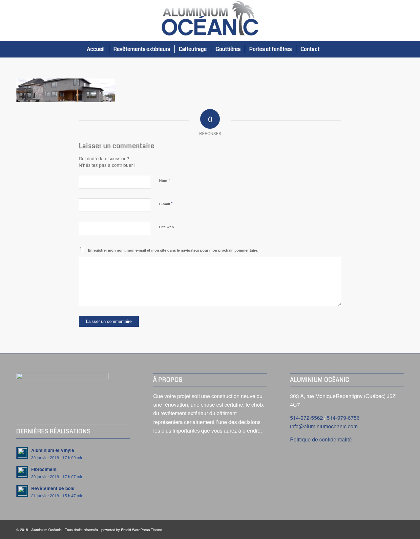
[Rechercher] (330, 49)
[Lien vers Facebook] (399, 21)
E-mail (166, 203)
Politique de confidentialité (321, 439)
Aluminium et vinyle (52, 450)
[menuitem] (96, 49)
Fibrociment (44, 469)
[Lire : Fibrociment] (22, 472)
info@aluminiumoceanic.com (324, 426)
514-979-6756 (343, 417)
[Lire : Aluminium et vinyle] (22, 453)
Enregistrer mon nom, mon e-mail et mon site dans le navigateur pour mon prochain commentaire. (173, 250)
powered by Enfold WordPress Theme (131, 529)
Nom (164, 180)
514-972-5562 (306, 417)
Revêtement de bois (52, 488)
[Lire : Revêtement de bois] (22, 491)
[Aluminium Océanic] (210, 20)
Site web (166, 226)
